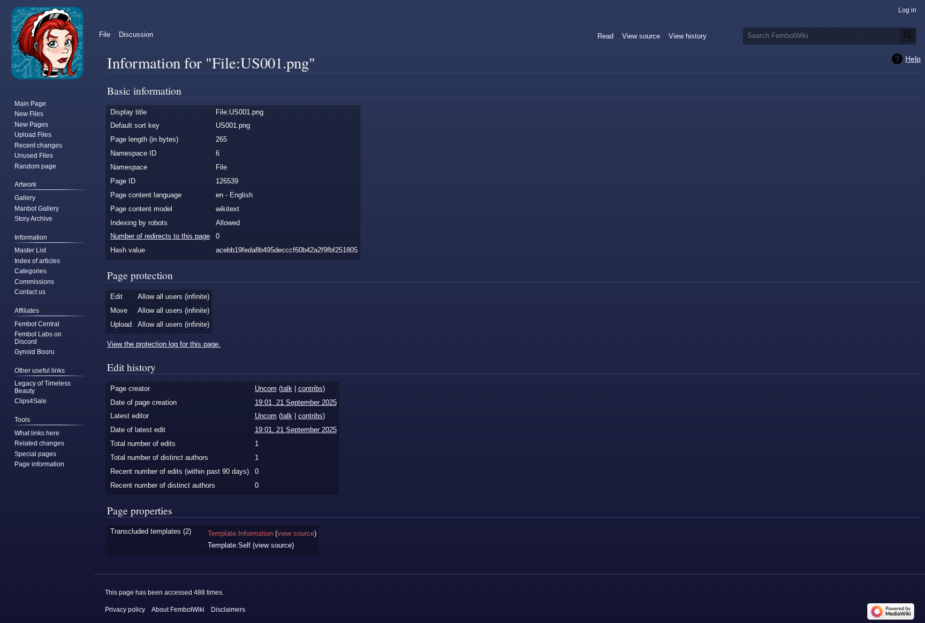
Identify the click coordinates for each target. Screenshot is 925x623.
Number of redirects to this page (160, 236)
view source (295, 533)
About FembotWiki (177, 609)
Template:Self (229, 545)
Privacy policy (125, 609)
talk (286, 388)
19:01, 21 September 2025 (296, 402)
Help (913, 59)
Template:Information (240, 533)
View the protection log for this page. (164, 344)
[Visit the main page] (47, 43)
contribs (310, 388)
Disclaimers (228, 609)
